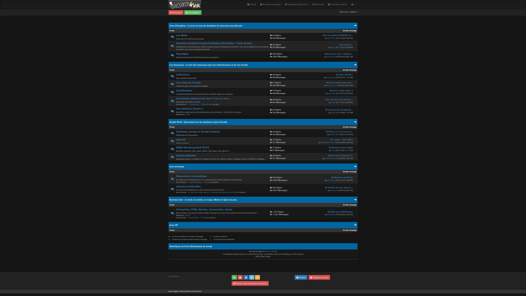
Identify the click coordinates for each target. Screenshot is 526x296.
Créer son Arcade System (199, 192)
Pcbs (207, 182)
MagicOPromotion (328, 142)
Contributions (184, 90)
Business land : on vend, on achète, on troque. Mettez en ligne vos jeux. (203, 199)
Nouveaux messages (271, 4)
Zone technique (176, 166)
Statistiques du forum (201, 246)
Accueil (252, 4)
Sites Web (205, 104)
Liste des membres (338, 4)
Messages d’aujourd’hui (297, 4)
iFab (333, 102)
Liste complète (270, 251)
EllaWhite (331, 38)
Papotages (182, 54)
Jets (333, 150)
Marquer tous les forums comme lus (251, 283)
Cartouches (194, 217)
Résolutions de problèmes (191, 176)
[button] (353, 4)
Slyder (332, 134)
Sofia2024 (331, 56)
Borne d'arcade (195, 182)
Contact (302, 277)
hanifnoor (331, 180)
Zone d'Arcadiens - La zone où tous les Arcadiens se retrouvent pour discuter (205, 25)
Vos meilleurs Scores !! (189, 108)
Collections (182, 74)
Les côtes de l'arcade (188, 82)
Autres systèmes (186, 155)
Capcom (181, 139)
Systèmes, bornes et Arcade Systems (198, 131)
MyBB (176, 291)
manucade (331, 77)
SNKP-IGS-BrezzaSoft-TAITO (192, 147)
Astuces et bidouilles (188, 186)
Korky (333, 190)
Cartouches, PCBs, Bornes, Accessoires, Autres (204, 209)
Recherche (319, 4)
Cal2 (333, 47)
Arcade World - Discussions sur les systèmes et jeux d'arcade (198, 122)
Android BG (197, 291)
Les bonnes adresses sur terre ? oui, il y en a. (202, 98)
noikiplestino (330, 158)
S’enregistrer (194, 12)
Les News (181, 35)
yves (333, 112)
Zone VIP (173, 225)
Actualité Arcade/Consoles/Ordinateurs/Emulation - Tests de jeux (214, 43)
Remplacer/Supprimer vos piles (224, 192)
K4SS (188, 114)
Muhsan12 (331, 85)
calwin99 (331, 93)
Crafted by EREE (184, 291)
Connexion (177, 12)
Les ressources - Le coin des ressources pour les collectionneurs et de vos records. (208, 64)
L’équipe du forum (320, 277)
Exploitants (194, 104)
